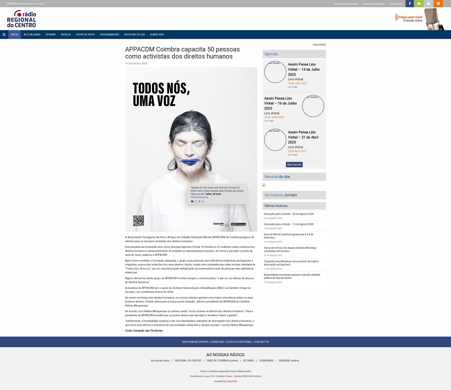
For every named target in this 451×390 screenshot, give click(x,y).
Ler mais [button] (293, 86)
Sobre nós (157, 34)
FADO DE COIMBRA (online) (222, 360)
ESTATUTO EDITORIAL (374, 4)
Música (66, 34)
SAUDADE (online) (289, 360)
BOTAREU (248, 360)
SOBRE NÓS (217, 341)
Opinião (51, 34)
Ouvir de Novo (85, 34)
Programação (109, 34)
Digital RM (232, 381)
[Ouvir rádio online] (417, 19)
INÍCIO (14, 34)
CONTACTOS (396, 4)
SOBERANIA (266, 360)
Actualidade (32, 34)
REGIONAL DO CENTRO (188, 360)
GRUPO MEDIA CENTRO (346, 4)
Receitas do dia (134, 34)
